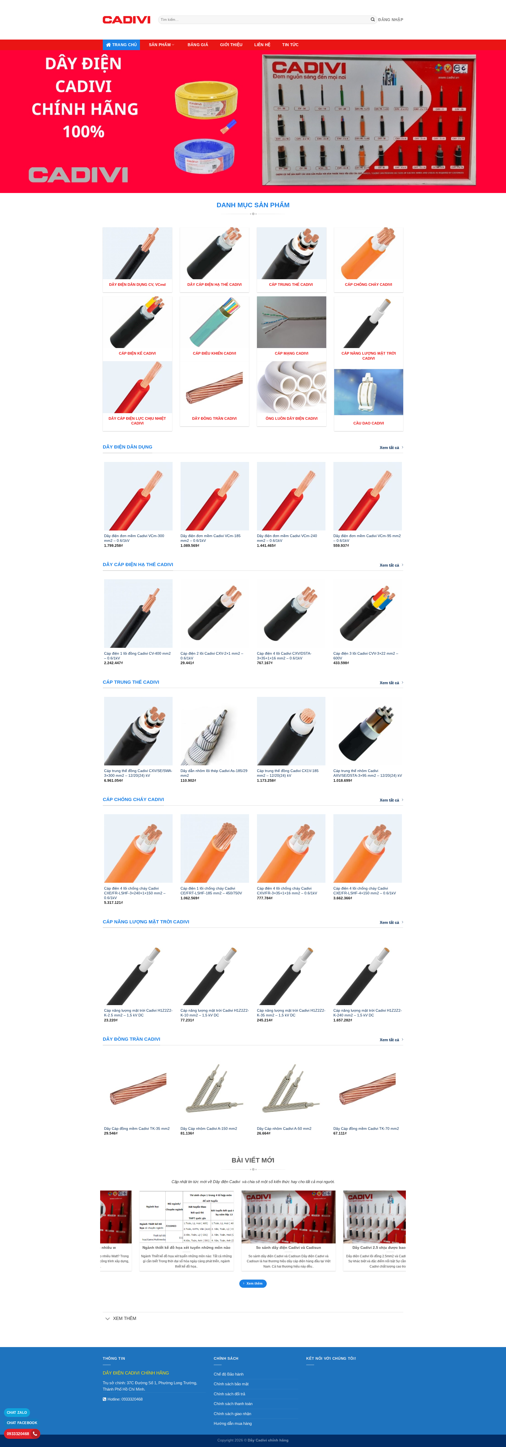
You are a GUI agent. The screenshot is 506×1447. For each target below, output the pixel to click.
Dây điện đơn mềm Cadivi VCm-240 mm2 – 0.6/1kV (287, 538)
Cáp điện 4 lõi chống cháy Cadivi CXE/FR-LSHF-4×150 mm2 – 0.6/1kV (364, 890)
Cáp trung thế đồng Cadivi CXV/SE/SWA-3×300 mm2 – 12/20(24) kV (138, 773)
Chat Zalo (17, 1413)
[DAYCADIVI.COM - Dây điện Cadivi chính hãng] (126, 20)
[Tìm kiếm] (373, 20)
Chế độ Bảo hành (229, 1374)
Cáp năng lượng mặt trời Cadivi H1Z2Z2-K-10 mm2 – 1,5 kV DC (215, 1012)
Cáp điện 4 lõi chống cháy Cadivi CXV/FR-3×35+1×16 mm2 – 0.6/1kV (287, 890)
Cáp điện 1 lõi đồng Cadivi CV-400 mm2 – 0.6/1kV (137, 655)
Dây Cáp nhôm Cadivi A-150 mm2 (209, 1128)
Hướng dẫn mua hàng (233, 1423)
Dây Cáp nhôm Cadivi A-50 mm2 (284, 1128)
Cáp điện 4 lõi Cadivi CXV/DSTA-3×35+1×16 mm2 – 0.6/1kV (284, 655)
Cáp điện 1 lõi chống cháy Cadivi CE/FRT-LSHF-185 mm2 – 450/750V (211, 890)
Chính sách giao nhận (232, 1413)
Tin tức (290, 44)
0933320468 (132, 1399)
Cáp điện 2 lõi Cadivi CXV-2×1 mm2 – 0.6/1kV (212, 655)
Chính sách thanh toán (233, 1403)
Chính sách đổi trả (229, 1394)
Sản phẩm (160, 44)
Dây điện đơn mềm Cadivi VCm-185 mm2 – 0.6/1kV (211, 538)
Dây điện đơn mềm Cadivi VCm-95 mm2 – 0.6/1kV (367, 538)
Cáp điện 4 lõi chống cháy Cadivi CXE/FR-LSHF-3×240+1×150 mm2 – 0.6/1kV (135, 893)
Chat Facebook (22, 1423)
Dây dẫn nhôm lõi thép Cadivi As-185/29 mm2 (214, 773)
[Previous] (97, 494)
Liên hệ (262, 44)
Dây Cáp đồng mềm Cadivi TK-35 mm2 (137, 1128)
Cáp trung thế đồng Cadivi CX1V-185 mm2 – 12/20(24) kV (288, 773)
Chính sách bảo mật (231, 1384)
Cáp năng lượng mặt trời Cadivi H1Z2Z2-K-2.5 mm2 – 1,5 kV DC (138, 1012)
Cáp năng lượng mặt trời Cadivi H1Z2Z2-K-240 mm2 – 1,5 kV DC (367, 1012)
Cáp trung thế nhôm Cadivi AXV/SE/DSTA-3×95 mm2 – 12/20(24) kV (367, 773)
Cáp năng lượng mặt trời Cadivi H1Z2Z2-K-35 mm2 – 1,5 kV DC (291, 1012)
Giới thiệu (231, 44)
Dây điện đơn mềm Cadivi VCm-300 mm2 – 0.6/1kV (134, 538)
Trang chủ (124, 44)
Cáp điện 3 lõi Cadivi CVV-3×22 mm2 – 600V (365, 655)
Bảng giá (198, 44)
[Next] (408, 494)
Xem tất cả (389, 447)
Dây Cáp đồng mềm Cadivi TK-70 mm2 (366, 1128)
